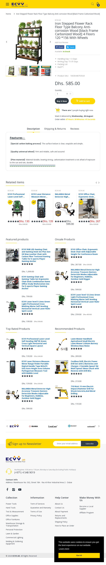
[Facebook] (7, 490)
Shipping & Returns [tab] (55, 128)
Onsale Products (65, 239)
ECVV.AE (58, 20)
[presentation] (96, 183)
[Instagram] (13, 490)
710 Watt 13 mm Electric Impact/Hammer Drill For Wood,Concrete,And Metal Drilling (83, 390)
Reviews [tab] (74, 128)
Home (8, 14)
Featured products (17, 239)
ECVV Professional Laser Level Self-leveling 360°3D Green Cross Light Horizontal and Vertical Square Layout (16, 195)
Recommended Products (70, 329)
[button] (13, 221)
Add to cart (84, 101)
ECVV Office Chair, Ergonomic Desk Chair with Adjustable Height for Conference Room (87, 195)
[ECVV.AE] (20, 4)
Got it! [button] (79, 555)
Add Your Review (61, 42)
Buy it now (62, 101)
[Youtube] (19, 490)
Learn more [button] (64, 549)
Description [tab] (33, 128)
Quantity (58, 90)
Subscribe (90, 443)
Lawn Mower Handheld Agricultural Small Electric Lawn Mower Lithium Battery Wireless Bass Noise (84, 342)
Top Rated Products (18, 329)
